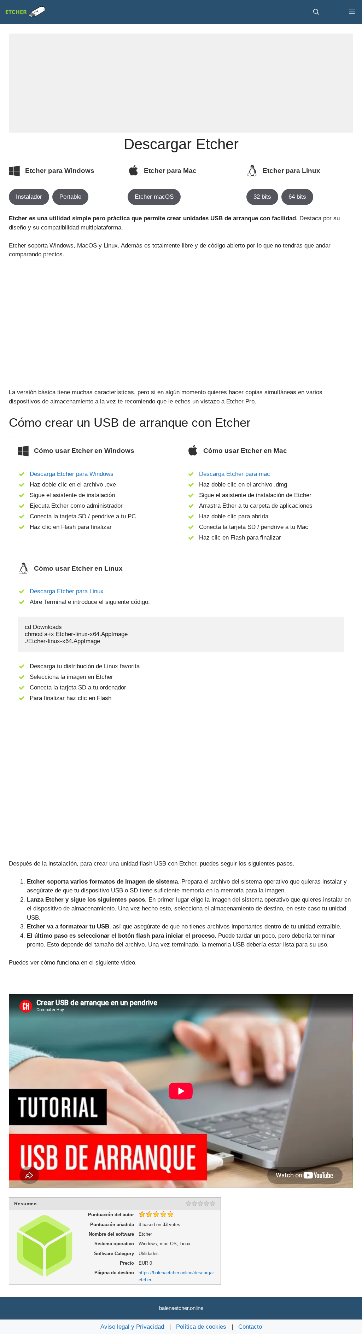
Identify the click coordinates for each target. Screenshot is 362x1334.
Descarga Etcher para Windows (71, 474)
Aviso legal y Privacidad (132, 1326)
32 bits (262, 196)
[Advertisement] (181, 83)
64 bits (297, 196)
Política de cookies (201, 1326)
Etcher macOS (154, 196)
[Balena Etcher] (26, 12)
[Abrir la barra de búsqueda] (316, 12)
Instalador (29, 196)
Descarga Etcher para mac (234, 474)
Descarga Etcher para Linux (67, 591)
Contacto (250, 1326)
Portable (70, 196)
